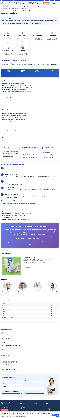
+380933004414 (49, 409)
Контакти (57, 6)
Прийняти (55, 414)
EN (58, 3)
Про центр (23, 6)
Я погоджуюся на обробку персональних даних (11, 391)
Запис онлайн (46, 3)
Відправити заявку (23, 393)
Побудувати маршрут (6, 369)
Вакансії (35, 406)
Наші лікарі (36, 6)
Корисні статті (51, 6)
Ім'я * (3, 380)
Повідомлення (4, 386)
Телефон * (25, 380)
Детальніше (14, 369)
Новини (45, 6)
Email (3, 383)
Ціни (41, 6)
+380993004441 (8, 364)
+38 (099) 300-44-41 (19, 3)
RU (56, 3)
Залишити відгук (5, 409)
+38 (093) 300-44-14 (34, 3)
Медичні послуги (29, 6)
